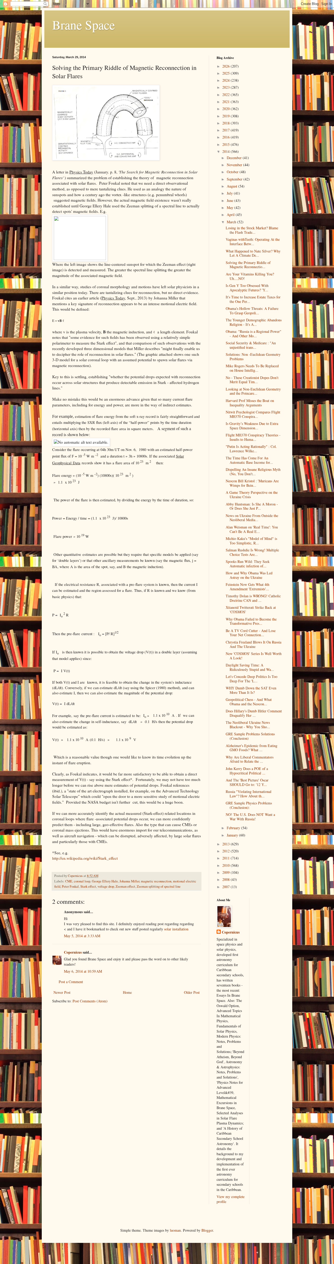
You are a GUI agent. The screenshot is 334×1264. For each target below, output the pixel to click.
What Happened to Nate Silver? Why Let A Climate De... (253, 253)
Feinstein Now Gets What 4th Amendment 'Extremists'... (247, 586)
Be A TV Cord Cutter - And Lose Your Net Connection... (251, 632)
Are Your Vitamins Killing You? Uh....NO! (250, 276)
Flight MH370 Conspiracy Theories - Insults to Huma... (253, 437)
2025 (226, 73)
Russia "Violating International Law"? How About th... (248, 793)
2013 (226, 843)
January (233, 835)
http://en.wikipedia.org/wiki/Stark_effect (85, 858)
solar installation (176, 928)
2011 (226, 858)
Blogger (207, 1230)
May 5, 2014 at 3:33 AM (82, 935)
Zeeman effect (125, 886)
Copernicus (73, 952)
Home (127, 992)
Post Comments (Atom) (90, 1000)
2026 (226, 66)
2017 (226, 130)
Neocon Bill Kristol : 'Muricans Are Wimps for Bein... (252, 483)
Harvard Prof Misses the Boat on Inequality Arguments (250, 402)
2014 (226, 151)
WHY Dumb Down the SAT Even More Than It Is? (251, 690)
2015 (226, 144)
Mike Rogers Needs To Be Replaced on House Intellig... (252, 368)
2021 (226, 101)
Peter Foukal (70, 886)
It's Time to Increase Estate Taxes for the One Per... (253, 299)
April (231, 214)
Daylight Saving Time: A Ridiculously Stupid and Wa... (250, 667)
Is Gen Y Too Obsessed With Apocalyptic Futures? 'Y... (247, 287)
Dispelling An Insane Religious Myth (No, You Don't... (253, 471)
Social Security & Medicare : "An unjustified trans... (251, 345)
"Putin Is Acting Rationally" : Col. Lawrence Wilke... (251, 448)
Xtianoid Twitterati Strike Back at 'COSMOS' (251, 609)
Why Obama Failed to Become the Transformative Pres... (251, 621)
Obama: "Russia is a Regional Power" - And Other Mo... (253, 333)
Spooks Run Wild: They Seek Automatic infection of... (248, 563)
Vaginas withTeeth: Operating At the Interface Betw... (253, 241)
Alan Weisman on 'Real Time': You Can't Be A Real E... (252, 529)
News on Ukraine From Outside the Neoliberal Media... (252, 517)
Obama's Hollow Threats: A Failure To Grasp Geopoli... (252, 310)
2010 (226, 865)
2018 (226, 123)
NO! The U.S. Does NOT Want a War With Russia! (250, 816)
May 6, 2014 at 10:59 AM (83, 971)
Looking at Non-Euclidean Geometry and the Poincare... (253, 391)
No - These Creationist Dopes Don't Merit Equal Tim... (252, 379)
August (232, 186)
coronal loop (82, 881)
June (230, 200)
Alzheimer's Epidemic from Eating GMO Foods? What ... (251, 748)
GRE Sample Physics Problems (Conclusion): (249, 805)
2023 (226, 87)
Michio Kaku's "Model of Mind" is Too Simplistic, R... (251, 540)
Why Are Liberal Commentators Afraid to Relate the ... (249, 759)
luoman (175, 1230)
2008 (226, 879)
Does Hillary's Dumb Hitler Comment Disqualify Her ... (254, 713)
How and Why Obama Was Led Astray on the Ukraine (249, 575)
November (235, 164)
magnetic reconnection (156, 881)
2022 (226, 94)
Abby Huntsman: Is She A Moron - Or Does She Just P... (252, 506)
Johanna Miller (129, 881)
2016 (226, 137)
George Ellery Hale (105, 881)
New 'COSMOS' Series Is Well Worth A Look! (254, 655)
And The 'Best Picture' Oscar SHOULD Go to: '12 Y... (247, 782)
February (234, 827)
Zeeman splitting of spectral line (159, 886)
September (235, 179)
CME (68, 881)
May (230, 207)
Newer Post (61, 992)
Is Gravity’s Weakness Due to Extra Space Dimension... (252, 425)
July (230, 193)
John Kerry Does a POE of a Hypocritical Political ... (247, 770)
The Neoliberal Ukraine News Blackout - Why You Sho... (248, 724)
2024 (226, 80)
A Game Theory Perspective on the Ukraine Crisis (252, 494)
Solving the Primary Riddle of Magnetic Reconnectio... (248, 264)
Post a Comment (71, 981)
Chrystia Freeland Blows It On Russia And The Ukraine (253, 644)
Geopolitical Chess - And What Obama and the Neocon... (249, 701)
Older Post (192, 992)
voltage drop (106, 886)
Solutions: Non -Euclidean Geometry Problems (253, 356)
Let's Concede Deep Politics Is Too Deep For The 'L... (251, 678)
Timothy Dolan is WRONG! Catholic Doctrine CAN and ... (253, 598)
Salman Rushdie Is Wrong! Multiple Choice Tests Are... (252, 552)
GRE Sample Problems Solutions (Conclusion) (250, 736)
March (232, 221)
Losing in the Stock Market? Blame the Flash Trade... (252, 230)
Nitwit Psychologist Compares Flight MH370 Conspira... (253, 414)
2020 (226, 108)
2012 (226, 850)
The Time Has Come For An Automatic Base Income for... (249, 460)
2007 (226, 886)
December (235, 157)
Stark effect (88, 886)
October (233, 171)
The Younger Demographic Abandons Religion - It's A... (254, 322)
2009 (226, 872)
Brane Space (83, 24)
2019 (226, 115)
